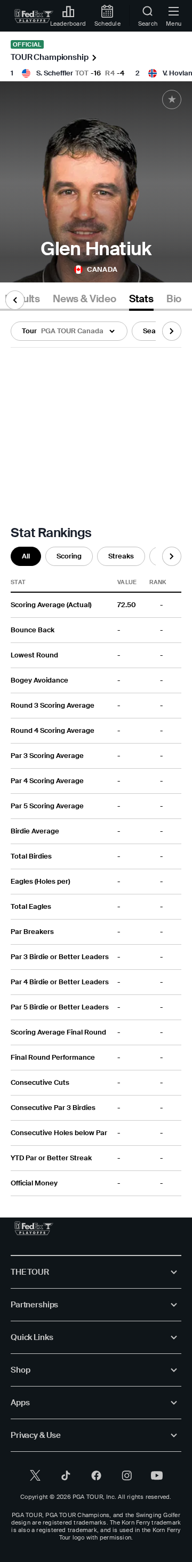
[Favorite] (171, 99)
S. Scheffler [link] (54, 73)
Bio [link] (173, 299)
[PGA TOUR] (34, 1228)
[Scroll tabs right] (171, 331)
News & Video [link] (84, 299)
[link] (34, 16)
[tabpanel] (96, 753)
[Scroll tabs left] (15, 300)
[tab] (84, 300)
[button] (69, 331)
